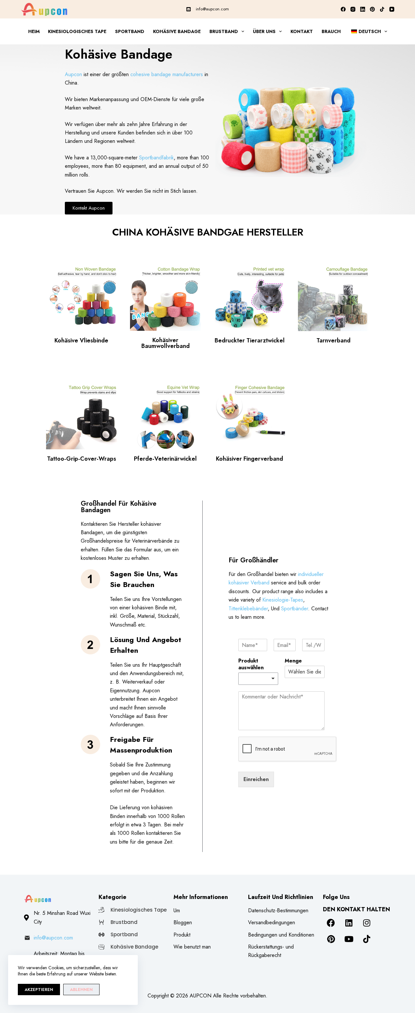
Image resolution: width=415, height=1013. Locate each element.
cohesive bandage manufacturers (166, 74)
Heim (34, 31)
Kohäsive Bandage (177, 31)
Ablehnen (81, 989)
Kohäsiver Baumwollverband (165, 343)
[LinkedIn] (362, 9)
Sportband (129, 31)
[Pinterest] (372, 9)
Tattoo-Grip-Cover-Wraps (81, 459)
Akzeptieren (39, 989)
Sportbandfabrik (156, 157)
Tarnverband (333, 340)
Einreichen (256, 779)
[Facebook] (343, 9)
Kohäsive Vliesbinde (81, 340)
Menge (293, 661)
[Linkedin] (349, 923)
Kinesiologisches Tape (77, 31)
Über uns (264, 31)
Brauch (331, 31)
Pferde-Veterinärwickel (165, 459)
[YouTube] (391, 9)
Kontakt (301, 31)
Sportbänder (294, 608)
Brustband (223, 31)
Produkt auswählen (251, 664)
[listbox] (258, 679)
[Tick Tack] (382, 9)
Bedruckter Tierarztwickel (250, 340)
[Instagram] (352, 9)
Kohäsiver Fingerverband (249, 459)
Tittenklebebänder (248, 608)
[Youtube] (349, 939)
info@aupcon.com (212, 9)
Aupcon (73, 74)
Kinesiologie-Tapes (282, 600)
